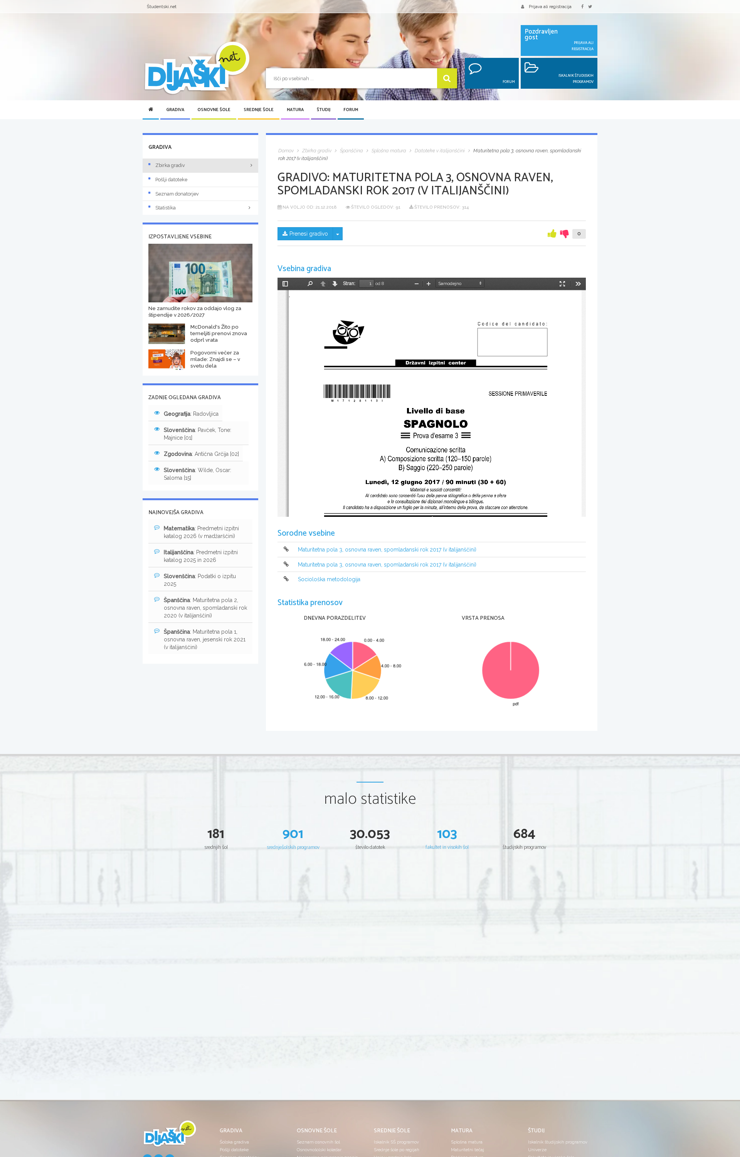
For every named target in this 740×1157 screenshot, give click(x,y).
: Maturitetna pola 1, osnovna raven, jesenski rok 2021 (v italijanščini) (205, 639)
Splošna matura (467, 1142)
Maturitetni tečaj (467, 1149)
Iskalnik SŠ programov (396, 1142)
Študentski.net (162, 6)
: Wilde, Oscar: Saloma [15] (197, 474)
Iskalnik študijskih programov (557, 1142)
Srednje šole (259, 109)
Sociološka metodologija (329, 579)
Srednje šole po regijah (396, 1149)
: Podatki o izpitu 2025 (200, 580)
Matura (295, 109)
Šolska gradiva (234, 1142)
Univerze (537, 1149)
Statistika (165, 208)
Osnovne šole (213, 109)
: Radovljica (191, 414)
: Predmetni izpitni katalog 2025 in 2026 (201, 556)
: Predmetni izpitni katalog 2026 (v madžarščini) (201, 532)
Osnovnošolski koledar (319, 1149)
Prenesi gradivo (308, 234)
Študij (323, 109)
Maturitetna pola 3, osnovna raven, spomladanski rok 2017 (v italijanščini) (387, 550)
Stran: (349, 283)
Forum (350, 109)
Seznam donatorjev (177, 194)
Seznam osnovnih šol (318, 1142)
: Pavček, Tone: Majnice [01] (197, 434)
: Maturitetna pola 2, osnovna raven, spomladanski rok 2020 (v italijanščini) (205, 608)
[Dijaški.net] (170, 1136)
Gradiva (175, 109)
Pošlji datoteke (171, 179)
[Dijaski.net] (197, 68)
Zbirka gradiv (170, 165)
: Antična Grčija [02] (201, 454)
